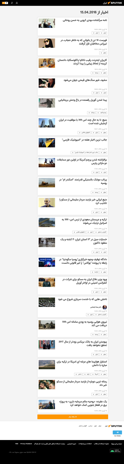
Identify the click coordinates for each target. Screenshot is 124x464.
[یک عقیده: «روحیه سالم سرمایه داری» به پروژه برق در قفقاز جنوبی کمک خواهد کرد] (47, 404)
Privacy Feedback (26, 444)
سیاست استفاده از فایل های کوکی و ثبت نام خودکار (49, 443)
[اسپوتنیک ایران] (115, 4)
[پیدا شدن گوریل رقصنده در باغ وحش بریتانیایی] (47, 103)
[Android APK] (115, 451)
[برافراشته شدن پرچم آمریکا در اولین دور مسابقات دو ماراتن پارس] (47, 162)
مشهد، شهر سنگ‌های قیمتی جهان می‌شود (85, 80)
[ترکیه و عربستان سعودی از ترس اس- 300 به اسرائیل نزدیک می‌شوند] (47, 222)
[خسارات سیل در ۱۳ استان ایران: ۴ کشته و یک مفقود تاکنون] (47, 242)
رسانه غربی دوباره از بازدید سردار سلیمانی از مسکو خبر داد (82, 383)
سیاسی (90, 426)
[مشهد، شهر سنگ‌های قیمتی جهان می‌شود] (47, 83)
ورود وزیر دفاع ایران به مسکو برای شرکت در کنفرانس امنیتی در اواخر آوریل (85, 281)
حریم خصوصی (71, 443)
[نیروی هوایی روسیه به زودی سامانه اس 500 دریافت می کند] (47, 324)
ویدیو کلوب (103, 113)
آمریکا (96, 374)
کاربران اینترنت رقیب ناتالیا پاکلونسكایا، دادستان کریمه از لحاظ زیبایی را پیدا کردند (82, 62)
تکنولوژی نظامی (86, 132)
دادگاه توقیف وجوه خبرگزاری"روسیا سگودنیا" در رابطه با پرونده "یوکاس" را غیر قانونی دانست (83, 261)
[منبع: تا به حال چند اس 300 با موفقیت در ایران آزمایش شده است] (47, 122)
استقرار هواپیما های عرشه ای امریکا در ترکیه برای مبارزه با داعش (82, 363)
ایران (105, 33)
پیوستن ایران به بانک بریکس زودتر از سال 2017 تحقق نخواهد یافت (83, 344)
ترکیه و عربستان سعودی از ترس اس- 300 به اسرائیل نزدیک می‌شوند (84, 221)
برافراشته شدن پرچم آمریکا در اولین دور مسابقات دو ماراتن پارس (82, 162)
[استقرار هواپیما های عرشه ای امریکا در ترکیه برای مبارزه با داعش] (47, 364)
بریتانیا (93, 113)
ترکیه (88, 374)
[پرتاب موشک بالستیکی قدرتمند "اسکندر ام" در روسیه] (47, 182)
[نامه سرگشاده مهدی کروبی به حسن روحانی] (47, 23)
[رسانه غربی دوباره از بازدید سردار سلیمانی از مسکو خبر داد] (47, 384)
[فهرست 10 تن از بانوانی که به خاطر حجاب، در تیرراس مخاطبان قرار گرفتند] (47, 43)
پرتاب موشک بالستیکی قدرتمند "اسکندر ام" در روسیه (83, 181)
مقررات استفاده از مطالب (101, 443)
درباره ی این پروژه (116, 443)
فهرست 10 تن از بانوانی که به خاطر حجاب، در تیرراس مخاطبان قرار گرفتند (84, 42)
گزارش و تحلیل (102, 232)
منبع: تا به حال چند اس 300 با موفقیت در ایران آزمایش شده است (83, 122)
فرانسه (96, 272)
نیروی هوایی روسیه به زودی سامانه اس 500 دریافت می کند (84, 324)
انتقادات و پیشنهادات (85, 444)
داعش (79, 374)
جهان (104, 53)
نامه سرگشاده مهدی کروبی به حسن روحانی (85, 21)
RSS (16, 443)
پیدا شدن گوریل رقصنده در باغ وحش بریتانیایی (82, 100)
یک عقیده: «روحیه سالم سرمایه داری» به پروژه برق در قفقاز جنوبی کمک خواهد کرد (83, 403)
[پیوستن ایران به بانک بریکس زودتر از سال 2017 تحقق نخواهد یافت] (47, 344)
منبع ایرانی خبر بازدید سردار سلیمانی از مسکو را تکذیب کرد (83, 201)
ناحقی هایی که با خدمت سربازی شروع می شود (82, 300)
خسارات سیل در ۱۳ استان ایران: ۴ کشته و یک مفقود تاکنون (83, 241)
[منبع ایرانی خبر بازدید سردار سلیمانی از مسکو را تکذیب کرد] (47, 202)
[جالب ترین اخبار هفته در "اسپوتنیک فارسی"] (47, 142)
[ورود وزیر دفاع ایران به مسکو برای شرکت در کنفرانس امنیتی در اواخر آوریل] (47, 282)
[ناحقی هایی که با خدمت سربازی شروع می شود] (47, 302)
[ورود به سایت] (17, 3)
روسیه (96, 73)
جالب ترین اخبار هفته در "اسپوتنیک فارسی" (84, 140)
